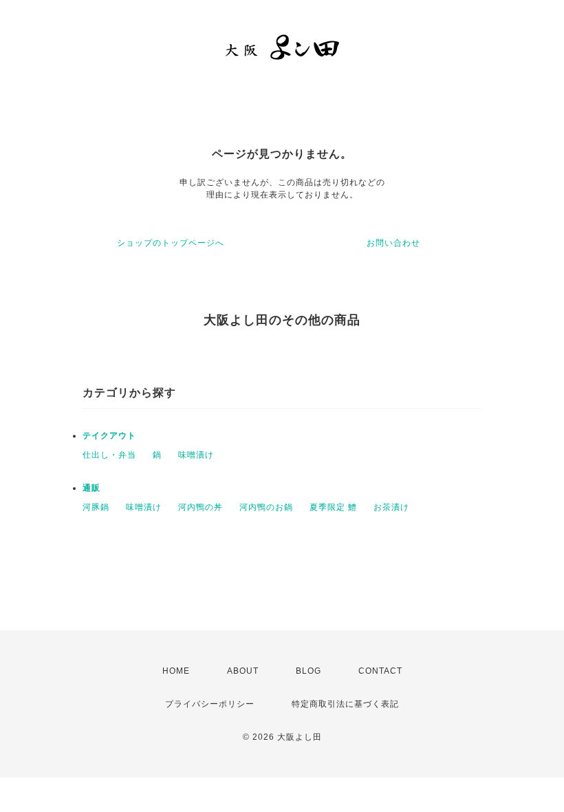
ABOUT (243, 671)
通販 (91, 488)
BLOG (308, 671)
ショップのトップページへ (170, 243)
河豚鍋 (96, 507)
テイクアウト (109, 435)
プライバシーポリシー (209, 704)
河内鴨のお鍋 (266, 507)
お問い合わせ (393, 243)
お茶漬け (391, 507)
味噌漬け (196, 455)
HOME (176, 671)
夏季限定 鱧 (333, 507)
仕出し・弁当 (109, 455)
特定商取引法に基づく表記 (345, 704)
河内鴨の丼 (200, 507)
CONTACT (380, 671)
